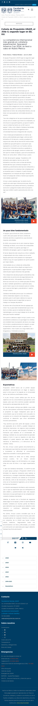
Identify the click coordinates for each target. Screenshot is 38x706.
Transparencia (5, 642)
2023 (7, 572)
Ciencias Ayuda (6, 671)
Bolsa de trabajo (6, 647)
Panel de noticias (10, 15)
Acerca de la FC (6, 640)
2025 (7, 562)
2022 (7, 576)
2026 (7, 558)
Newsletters (9, 586)
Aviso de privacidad (23, 703)
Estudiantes (17, 4)
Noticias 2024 (20, 15)
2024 (7, 567)
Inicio (2, 15)
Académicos (21, 4)
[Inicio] (12, 10)
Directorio (30, 4)
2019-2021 (8, 581)
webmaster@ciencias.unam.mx (11, 618)
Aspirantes (26, 4)
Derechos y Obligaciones (9, 644)
